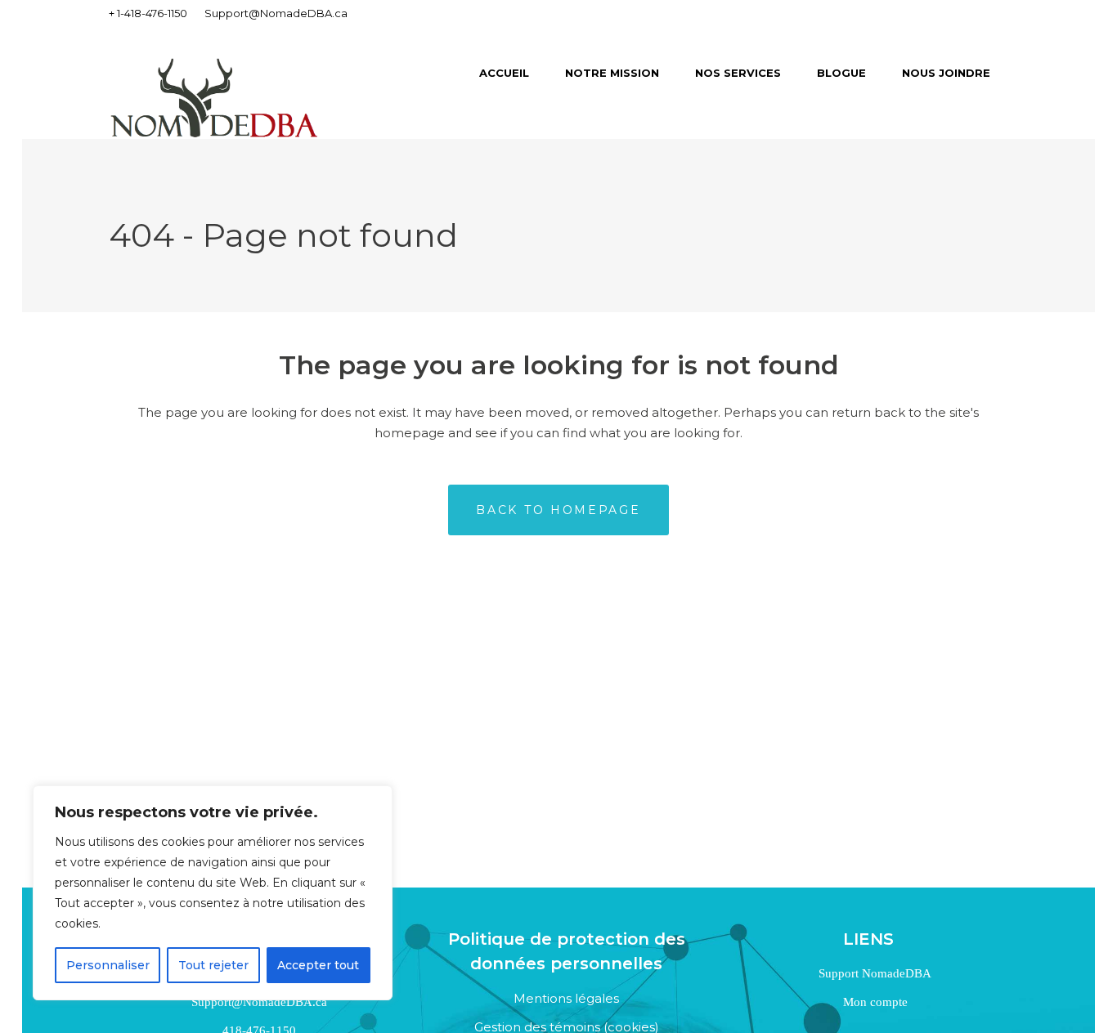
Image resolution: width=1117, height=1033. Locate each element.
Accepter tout (318, 965)
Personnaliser (108, 965)
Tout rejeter (213, 965)
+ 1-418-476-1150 (148, 13)
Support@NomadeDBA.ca (276, 13)
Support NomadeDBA (873, 973)
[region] (213, 892)
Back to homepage (558, 510)
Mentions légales (566, 998)
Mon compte (874, 1001)
